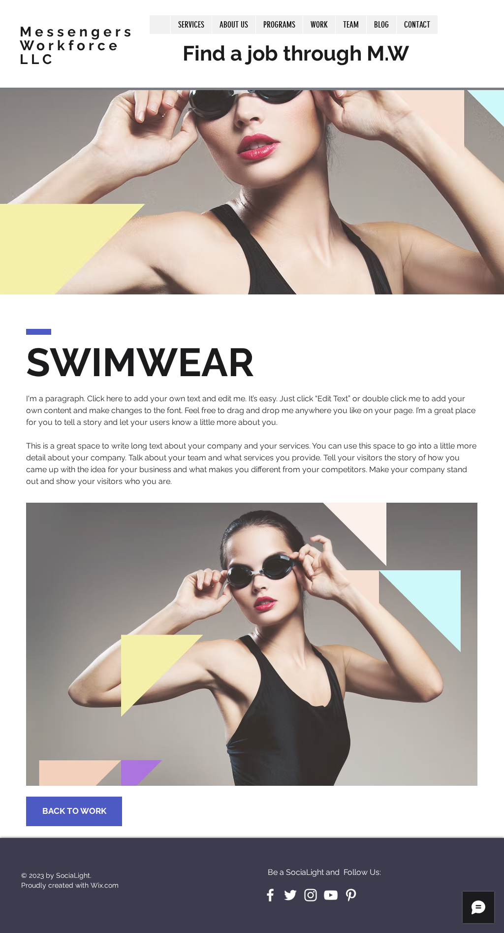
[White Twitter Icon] (290, 895)
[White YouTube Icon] (330, 895)
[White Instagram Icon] (310, 895)
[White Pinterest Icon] (351, 895)
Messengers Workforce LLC (77, 45)
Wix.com (105, 885)
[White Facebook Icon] (270, 895)
